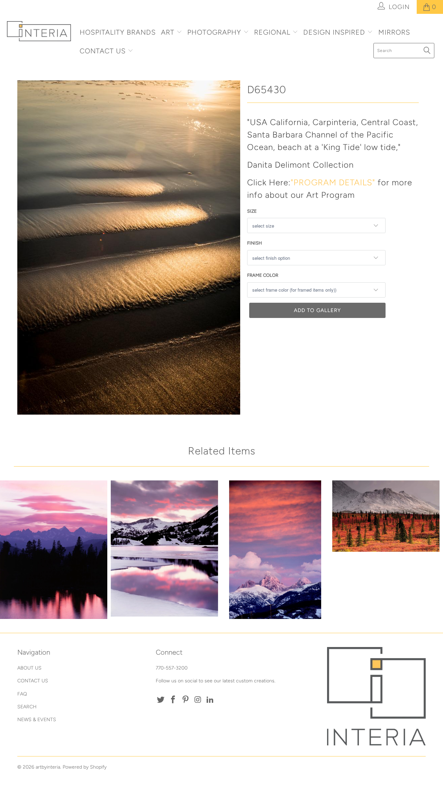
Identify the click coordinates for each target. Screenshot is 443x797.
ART (167, 32)
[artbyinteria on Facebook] (173, 700)
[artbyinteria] (39, 31)
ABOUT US (29, 668)
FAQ (22, 694)
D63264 (275, 549)
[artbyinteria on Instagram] (198, 700)
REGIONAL (272, 32)
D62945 (53, 549)
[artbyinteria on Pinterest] (185, 700)
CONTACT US (104, 51)
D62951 (164, 548)
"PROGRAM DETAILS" (333, 182)
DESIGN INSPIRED (334, 32)
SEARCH (27, 707)
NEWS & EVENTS (36, 720)
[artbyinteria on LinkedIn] (210, 700)
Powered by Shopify (85, 767)
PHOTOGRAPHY (214, 32)
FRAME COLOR (262, 275)
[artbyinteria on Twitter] (161, 700)
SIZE (252, 211)
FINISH (254, 243)
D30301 (386, 516)
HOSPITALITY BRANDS (118, 32)
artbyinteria (48, 767)
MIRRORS (394, 32)
